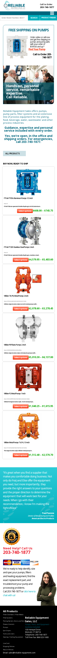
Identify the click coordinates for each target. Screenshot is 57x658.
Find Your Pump (37, 49)
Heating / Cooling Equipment (13, 637)
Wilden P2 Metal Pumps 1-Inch (14, 393)
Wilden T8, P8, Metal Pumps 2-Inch (16, 296)
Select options (25, 210)
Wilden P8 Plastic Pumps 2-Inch (15, 344)
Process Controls (8, 624)
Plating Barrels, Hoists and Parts (14, 621)
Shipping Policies (9, 646)
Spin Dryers (7, 631)
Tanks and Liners (8, 634)
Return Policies (8, 650)
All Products (12, 153)
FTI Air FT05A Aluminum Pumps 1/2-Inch (18, 198)
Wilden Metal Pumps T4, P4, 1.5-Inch (16, 442)
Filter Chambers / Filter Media (13, 615)
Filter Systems (8, 618)
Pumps (5, 627)
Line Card (6, 643)
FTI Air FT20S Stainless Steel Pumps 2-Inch (19, 247)
